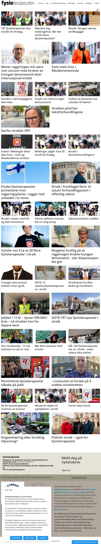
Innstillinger (16, 538)
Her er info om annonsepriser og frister (24, 465)
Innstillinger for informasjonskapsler (85, 542)
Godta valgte (29, 538)
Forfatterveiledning (58, 3)
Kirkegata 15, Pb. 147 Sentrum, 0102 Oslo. (17, 460)
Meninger (71, 3)
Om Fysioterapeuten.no (17, 469)
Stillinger (88, 3)
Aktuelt (40, 3)
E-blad (96, 3)
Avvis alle (42, 538)
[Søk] (97, 9)
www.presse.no (60, 509)
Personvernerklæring (38, 460)
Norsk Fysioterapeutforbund (18, 464)
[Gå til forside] (18, 3)
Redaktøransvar (79, 477)
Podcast (80, 3)
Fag (47, 3)
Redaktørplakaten (62, 489)
